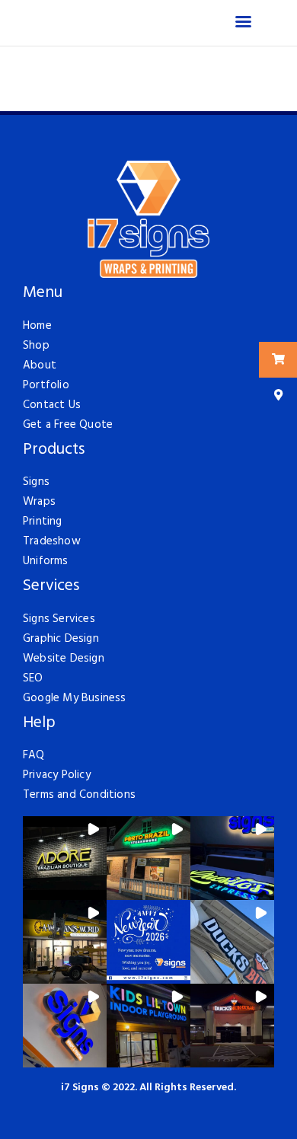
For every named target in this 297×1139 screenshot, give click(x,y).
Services (51, 587)
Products (54, 450)
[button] (65, 858)
